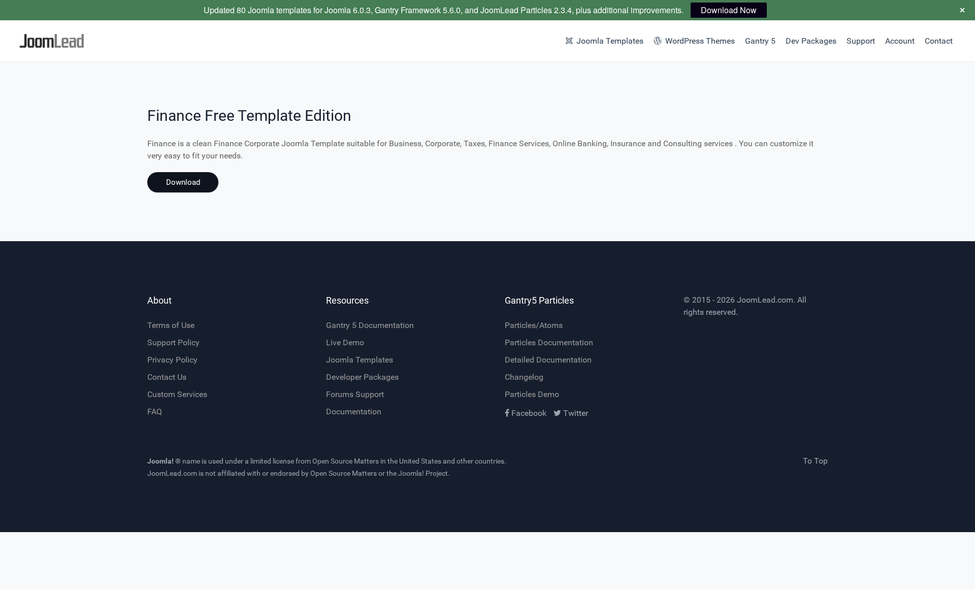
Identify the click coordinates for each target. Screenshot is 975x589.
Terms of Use (170, 325)
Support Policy (173, 342)
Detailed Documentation (548, 360)
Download (183, 182)
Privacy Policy (172, 360)
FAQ (154, 411)
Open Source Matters (345, 461)
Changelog (524, 377)
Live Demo (345, 342)
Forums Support (355, 394)
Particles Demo (532, 394)
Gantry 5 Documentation (370, 325)
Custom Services (177, 394)
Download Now (729, 10)
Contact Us (166, 377)
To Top (815, 461)
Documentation (353, 411)
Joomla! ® (164, 461)
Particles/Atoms (534, 325)
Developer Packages (362, 377)
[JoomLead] (73, 41)
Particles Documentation (549, 342)
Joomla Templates (359, 360)
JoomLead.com (765, 300)
